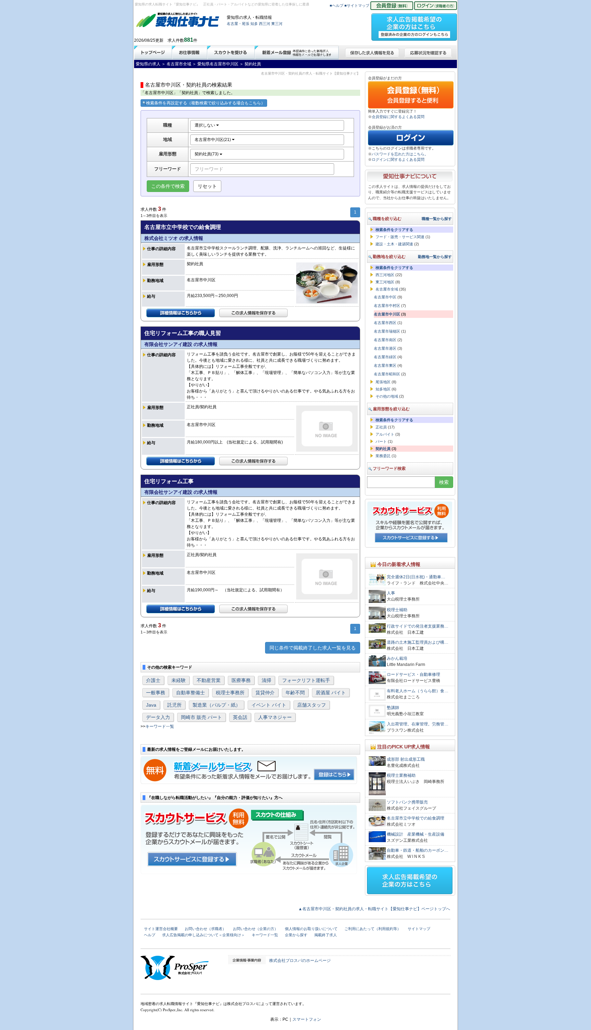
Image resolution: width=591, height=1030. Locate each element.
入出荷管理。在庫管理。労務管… (417, 724)
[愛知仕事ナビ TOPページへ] (178, 21)
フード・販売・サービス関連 (400, 237)
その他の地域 (387, 396)
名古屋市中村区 (387, 306)
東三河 (277, 24)
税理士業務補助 (401, 775)
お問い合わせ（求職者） (205, 929)
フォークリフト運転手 (306, 680)
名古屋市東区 (385, 365)
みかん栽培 (397, 658)
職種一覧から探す (437, 219)
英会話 (240, 717)
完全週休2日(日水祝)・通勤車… (416, 577)
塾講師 (393, 707)
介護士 (153, 680)
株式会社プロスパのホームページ (300, 960)
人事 (391, 593)
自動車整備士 (190, 692)
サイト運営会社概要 (161, 929)
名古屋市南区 (385, 340)
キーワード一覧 (159, 726)
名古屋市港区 (385, 348)
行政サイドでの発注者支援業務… (417, 626)
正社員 (381, 427)
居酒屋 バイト (331, 692)
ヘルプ (149, 935)
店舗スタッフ (311, 705)
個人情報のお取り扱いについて (311, 929)
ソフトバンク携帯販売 (407, 802)
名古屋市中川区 (387, 314)
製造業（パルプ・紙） (216, 705)
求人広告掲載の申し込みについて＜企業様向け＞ (203, 935)
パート (381, 441)
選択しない (205, 125)
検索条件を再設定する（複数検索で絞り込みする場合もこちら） (205, 103)
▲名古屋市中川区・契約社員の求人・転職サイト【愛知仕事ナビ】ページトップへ (374, 908)
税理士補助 (397, 609)
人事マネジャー (275, 717)
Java (151, 705)
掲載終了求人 (325, 935)
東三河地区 (385, 282)
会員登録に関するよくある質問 (398, 117)
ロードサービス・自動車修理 (413, 674)
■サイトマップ (356, 5)
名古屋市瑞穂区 (387, 331)
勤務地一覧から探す (435, 257)
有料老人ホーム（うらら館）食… (417, 690)
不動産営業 (209, 680)
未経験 (178, 680)
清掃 (266, 680)
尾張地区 (383, 382)
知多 (254, 24)
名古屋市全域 (387, 289)
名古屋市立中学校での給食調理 (415, 818)
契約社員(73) (207, 154)
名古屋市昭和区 (387, 374)
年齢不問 (295, 692)
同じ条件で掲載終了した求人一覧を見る (313, 648)
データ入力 (158, 717)
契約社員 (383, 449)
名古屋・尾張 (238, 24)
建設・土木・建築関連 (394, 244)
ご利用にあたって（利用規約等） (372, 929)
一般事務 (155, 692)
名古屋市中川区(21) (213, 139)
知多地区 (383, 389)
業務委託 (383, 456)
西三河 (264, 24)
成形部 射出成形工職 (406, 759)
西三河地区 (385, 275)
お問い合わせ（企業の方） (255, 929)
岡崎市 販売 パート (201, 717)
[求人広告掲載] (414, 25)
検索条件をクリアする (394, 230)
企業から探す (296, 935)
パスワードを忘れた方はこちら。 (400, 154)
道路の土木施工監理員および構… (417, 642)
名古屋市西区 (385, 323)
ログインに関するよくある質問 (398, 159)
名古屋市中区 (385, 297)
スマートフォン (306, 1019)
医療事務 (241, 680)
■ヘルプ (336, 5)
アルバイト (385, 434)
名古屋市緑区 (385, 357)
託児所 (174, 705)
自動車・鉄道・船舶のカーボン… (417, 850)
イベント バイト (268, 705)
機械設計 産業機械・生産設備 (415, 834)
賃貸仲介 (265, 692)
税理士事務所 (230, 692)
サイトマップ (419, 929)
